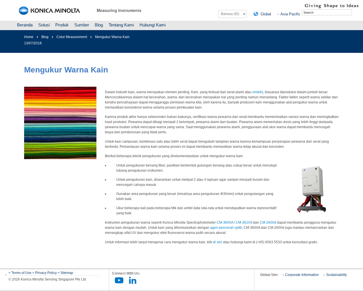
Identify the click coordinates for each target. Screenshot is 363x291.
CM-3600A (225, 223)
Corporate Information (302, 275)
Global (266, 14)
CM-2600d (268, 223)
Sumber (81, 24)
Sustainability (336, 275)
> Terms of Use (20, 273)
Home (28, 37)
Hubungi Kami (153, 24)
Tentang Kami (121, 24)
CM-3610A (244, 223)
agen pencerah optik (226, 228)
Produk (62, 24)
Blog (99, 24)
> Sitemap (65, 273)
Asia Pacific (290, 14)
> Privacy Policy (44, 273)
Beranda (25, 24)
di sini (217, 242)
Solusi (44, 24)
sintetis (257, 92)
